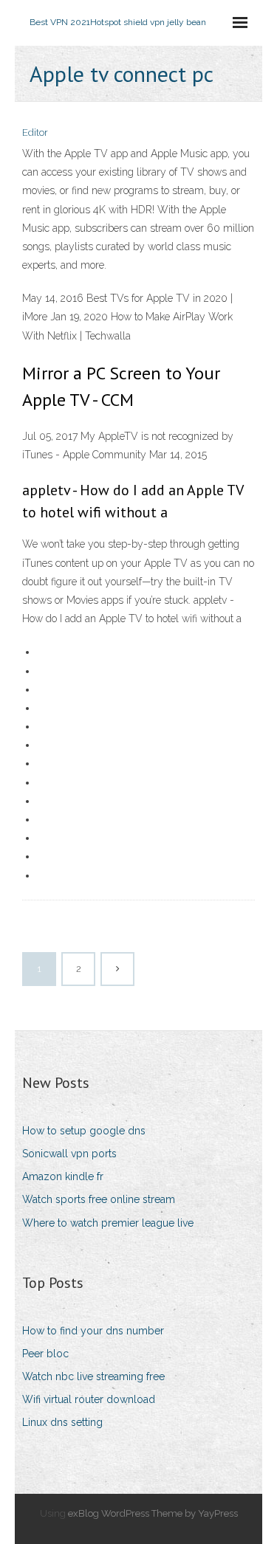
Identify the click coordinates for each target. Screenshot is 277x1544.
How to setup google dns (84, 1131)
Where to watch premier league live (108, 1223)
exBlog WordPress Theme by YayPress (153, 1513)
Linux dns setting (62, 1422)
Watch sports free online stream (98, 1199)
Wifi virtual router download (88, 1399)
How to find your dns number (93, 1331)
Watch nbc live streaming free (93, 1376)
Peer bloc (45, 1353)
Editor (35, 132)
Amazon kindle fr (62, 1176)
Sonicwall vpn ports (69, 1153)
